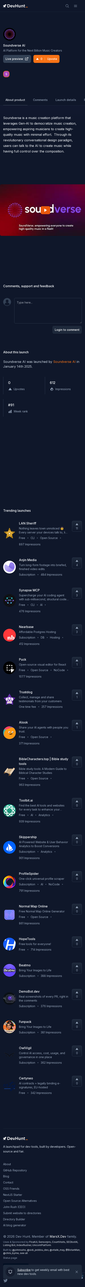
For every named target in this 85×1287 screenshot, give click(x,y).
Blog (6, 1176)
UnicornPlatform (41, 1245)
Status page (10, 1257)
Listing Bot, (10, 1245)
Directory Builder (14, 1219)
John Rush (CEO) (14, 1207)
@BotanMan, (73, 1249)
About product (15, 100)
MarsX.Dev (58, 1236)
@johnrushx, (19, 1249)
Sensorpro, (45, 1241)
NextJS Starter (12, 1194)
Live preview (14, 59)
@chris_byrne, (11, 1253)
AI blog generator (14, 1225)
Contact (8, 1182)
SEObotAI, (72, 1241)
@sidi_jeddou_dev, (38, 1249)
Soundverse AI (64, 362)
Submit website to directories (22, 1213)
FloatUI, (34, 1241)
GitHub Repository (15, 1170)
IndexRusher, (24, 1245)
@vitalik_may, (58, 1249)
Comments (40, 100)
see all (24, 1253)
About (7, 1164)
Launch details (66, 100)
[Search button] (67, 6)
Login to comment (67, 329)
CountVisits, (59, 1241)
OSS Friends (11, 1188)
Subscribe (24, 1268)
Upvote (49, 59)
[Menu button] (75, 6)
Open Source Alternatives (20, 1200)
